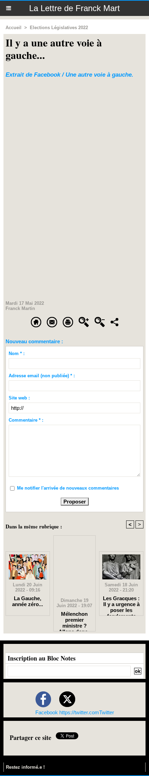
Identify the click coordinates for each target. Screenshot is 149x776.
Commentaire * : (26, 420)
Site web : (19, 397)
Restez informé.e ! (25, 767)
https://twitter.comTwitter (86, 712)
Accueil (13, 27)
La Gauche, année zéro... (27, 601)
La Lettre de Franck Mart (74, 8)
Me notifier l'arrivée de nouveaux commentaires (68, 488)
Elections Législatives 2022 (59, 27)
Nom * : (17, 353)
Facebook (46, 712)
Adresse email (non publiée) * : (42, 375)
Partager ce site (30, 737)
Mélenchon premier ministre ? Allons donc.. (74, 619)
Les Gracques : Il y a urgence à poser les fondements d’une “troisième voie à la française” (121, 604)
